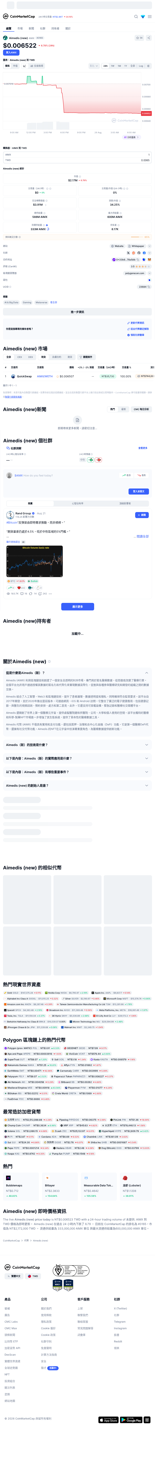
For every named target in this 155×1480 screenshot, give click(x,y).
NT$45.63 (80, 1251)
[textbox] (66, 502)
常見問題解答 (85, 1453)
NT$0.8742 (26, 1279)
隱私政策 (46, 1447)
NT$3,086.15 (27, 1256)
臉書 (116, 1460)
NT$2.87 (21, 1262)
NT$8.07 (27, 1185)
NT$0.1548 (73, 1279)
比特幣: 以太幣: (59, 16)
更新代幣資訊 (137, 345)
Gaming (27, 324)
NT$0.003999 (84, 1196)
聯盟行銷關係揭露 (13, 419)
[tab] (25, 66)
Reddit (118, 1467)
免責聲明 (46, 1473)
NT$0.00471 (30, 1196)
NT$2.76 (65, 1267)
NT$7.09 (87, 1173)
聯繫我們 (83, 1440)
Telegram (120, 1447)
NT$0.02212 (27, 1218)
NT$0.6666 (29, 1224)
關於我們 (46, 1434)
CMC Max (11, 1453)
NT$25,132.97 (74, 1256)
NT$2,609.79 (125, 1256)
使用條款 (46, 1440)
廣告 (7, 1440)
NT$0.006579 (114, 1185)
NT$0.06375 (82, 1245)
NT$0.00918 (34, 1213)
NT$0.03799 (126, 1273)
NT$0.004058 (31, 1207)
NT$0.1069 (78, 1218)
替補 (7, 1434)
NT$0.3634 (32, 1251)
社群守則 (46, 1467)
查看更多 (142, 470)
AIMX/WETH (45, 398)
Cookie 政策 (48, 1460)
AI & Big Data (11, 324)
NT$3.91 (34, 1173)
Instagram (120, 1453)
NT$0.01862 (82, 1190)
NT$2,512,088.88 (30, 1245)
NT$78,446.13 (125, 1251)
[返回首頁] (19, 16)
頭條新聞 (10, 1460)
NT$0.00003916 (34, 1179)
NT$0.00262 (81, 1207)
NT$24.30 (24, 1267)
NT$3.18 (70, 1185)
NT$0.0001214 (28, 1273)
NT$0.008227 (83, 1202)
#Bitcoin (11, 544)
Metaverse (41, 324)
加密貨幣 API (12, 1473)
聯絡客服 (83, 1447)
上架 (80, 1434)
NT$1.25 (32, 1190)
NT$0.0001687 (113, 1267)
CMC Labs (11, 1447)
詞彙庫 (81, 1460)
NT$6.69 (60, 1262)
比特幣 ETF (11, 1467)
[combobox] (94, 66)
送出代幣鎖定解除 (140, 351)
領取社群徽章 (137, 357)
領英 (116, 1473)
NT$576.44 (89, 1179)
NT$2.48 (75, 1273)
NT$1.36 (131, 1245)
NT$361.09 (107, 1262)
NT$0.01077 (90, 1213)
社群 (116, 1440)
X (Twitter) (120, 1434)
